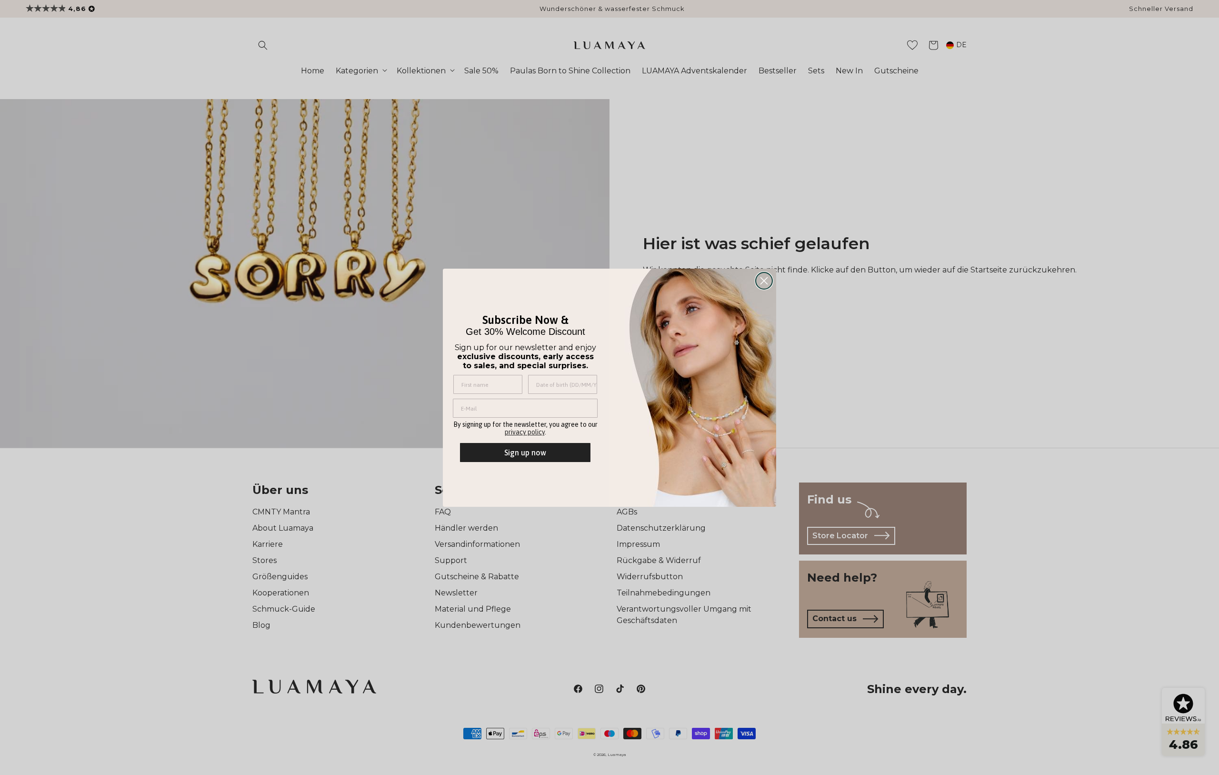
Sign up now (525, 452)
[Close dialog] (764, 280)
